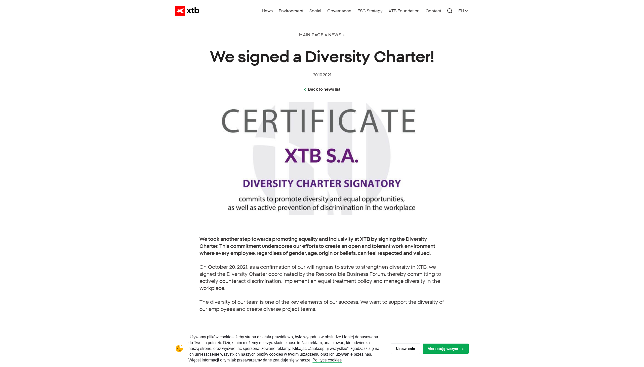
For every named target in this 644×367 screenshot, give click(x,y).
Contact (433, 11)
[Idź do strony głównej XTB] (187, 11)
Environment (291, 11)
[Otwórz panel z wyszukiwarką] (449, 10)
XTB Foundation (404, 11)
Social (315, 11)
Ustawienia (405, 349)
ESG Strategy (370, 11)
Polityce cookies (327, 360)
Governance (339, 11)
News (267, 11)
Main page (311, 34)
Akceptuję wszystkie (446, 349)
